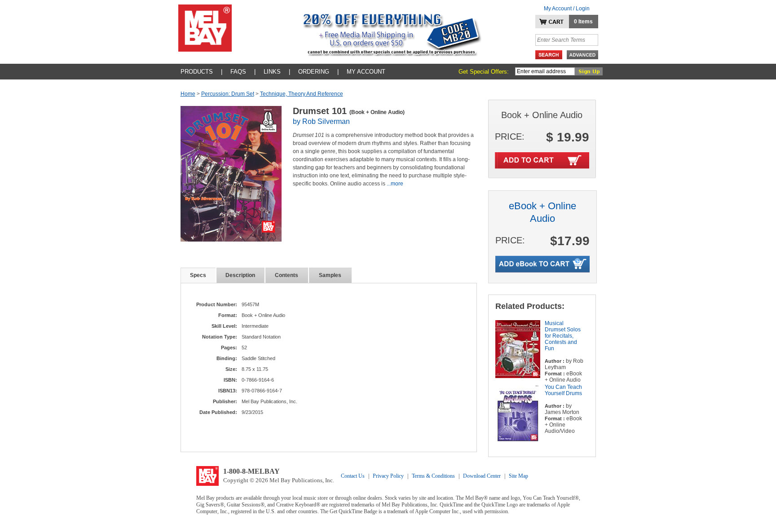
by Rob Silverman (321, 121)
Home (188, 94)
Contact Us (353, 476)
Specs (198, 275)
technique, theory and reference (301, 94)
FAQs (238, 71)
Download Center (482, 476)
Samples (330, 275)
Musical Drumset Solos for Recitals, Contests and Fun (563, 336)
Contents (286, 275)
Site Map (518, 476)
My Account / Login (567, 8)
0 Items (583, 21)
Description (240, 275)
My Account (366, 71)
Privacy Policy (388, 476)
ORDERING (313, 71)
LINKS (272, 71)
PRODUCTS (197, 71)
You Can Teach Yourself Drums (563, 390)
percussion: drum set (227, 94)
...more (395, 183)
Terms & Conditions (433, 476)
